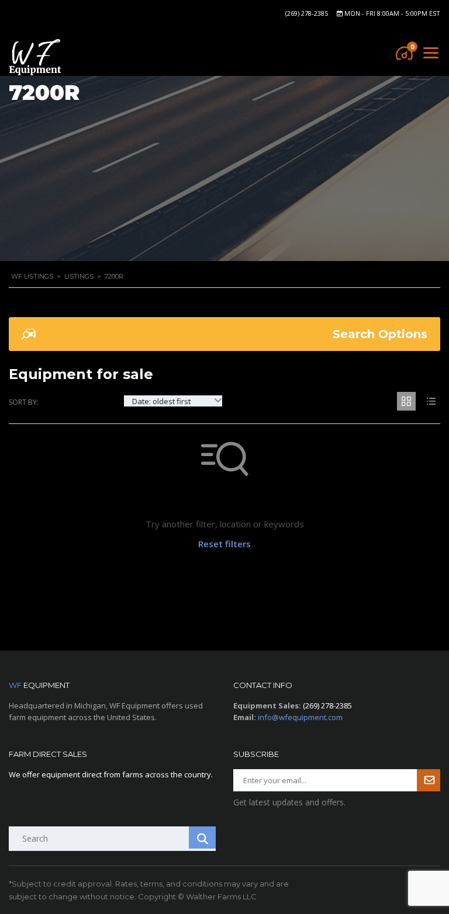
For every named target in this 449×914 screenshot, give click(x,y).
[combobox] (173, 400)
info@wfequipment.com (300, 717)
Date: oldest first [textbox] (161, 401)
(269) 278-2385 (306, 13)
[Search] (202, 837)
